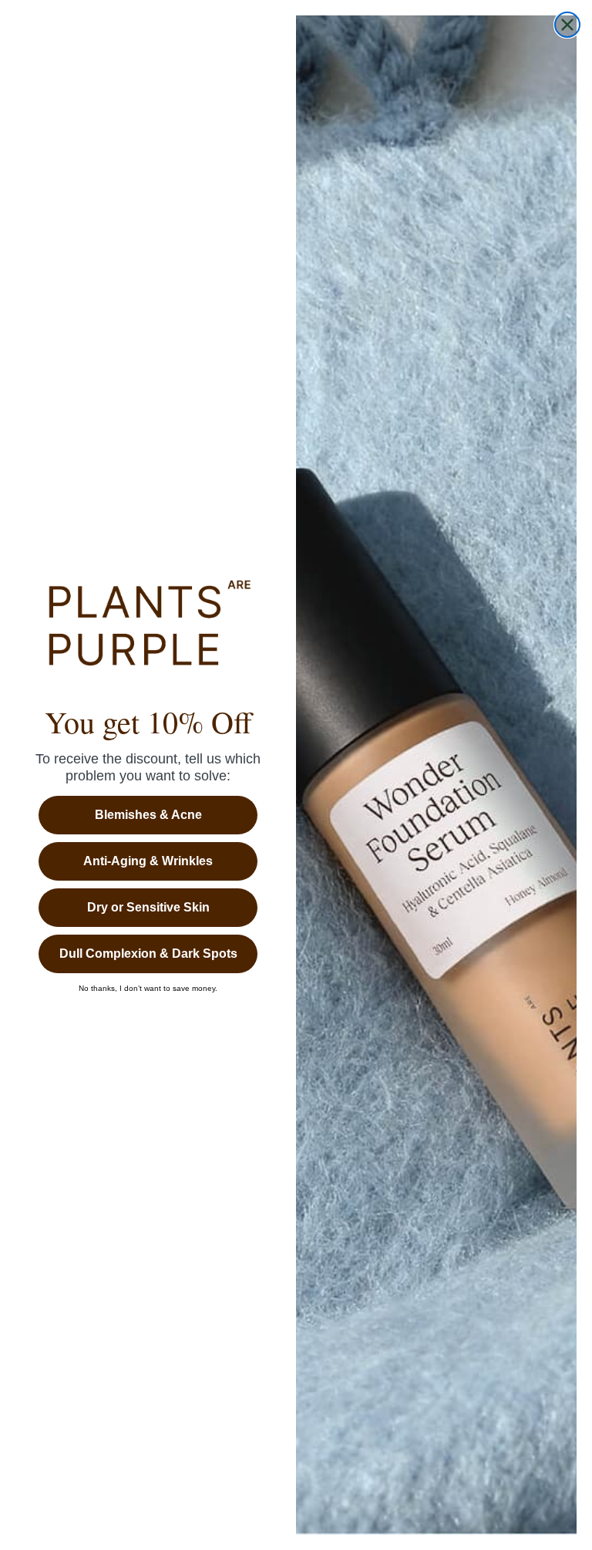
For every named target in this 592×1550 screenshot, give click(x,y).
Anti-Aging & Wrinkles (148, 861)
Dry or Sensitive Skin (148, 907)
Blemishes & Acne (148, 814)
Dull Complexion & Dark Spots (148, 953)
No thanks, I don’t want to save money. (148, 988)
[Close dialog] (567, 24)
